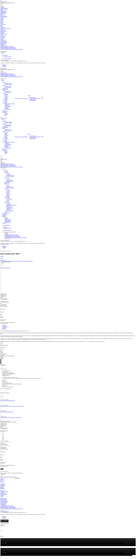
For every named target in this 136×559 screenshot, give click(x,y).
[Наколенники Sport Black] (5, 267)
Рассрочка (2, 495)
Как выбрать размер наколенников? (6, 411)
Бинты (8, 179)
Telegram (4, 65)
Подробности (2, 296)
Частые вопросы (3, 499)
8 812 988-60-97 (8, 47)
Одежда (8, 190)
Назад (7, 170)
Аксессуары (9, 204)
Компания (2, 481)
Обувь (27, 261)
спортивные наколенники (10, 330)
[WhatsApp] (8, 251)
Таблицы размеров (3, 501)
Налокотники (8, 261)
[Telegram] (4, 251)
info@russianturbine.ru (5, 244)
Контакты (2, 486)
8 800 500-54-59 (3, 45)
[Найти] (1, 5)
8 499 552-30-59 (11, 49)
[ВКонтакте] (1, 251)
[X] (5, 251)
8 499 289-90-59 (8, 48)
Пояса (8, 185)
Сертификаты (30, 261)
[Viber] (7, 251)
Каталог (6, 171)
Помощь (6, 218)
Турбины (8, 174)
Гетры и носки (9, 199)
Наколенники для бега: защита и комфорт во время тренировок (11, 406)
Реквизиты (2, 492)
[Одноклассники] (2, 251)
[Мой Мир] (10, 251)
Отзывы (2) (5, 326)
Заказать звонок (7, 238)
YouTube (4, 66)
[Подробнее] (0, 401)
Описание (4, 325)
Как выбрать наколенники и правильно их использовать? (10, 417)
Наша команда (3, 484)
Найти (2, 525)
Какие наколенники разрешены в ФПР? (7, 400)
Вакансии (2, 487)
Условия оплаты (3, 493)
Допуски (4, 329)
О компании (2, 483)
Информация (2, 488)
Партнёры (2, 485)
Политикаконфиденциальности (4, 491)
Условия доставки (3, 494)
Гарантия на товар (3, 500)
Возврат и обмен (3, 498)
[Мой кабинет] (0, 157)
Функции (4, 328)
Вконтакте (4, 64)
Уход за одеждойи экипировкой (3, 503)
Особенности (5, 327)
